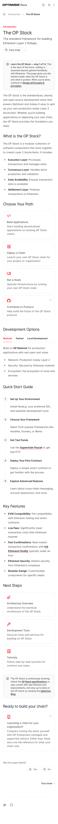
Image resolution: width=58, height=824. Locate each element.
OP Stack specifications (34, 681)
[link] (29, 225)
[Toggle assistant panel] (49, 5)
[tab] (7, 338)
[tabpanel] (29, 362)
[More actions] (54, 5)
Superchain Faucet (31, 447)
